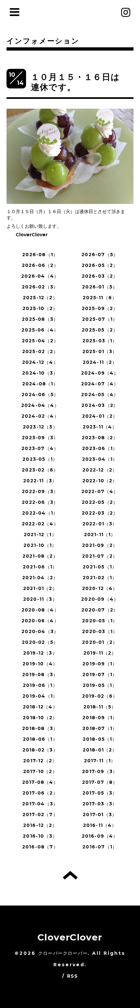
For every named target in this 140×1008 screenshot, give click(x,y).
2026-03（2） (100, 276)
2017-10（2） (40, 771)
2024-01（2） (100, 416)
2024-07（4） (100, 384)
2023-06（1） (100, 448)
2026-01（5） (100, 287)
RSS (72, 976)
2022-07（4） (100, 491)
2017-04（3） (40, 804)
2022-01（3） (100, 524)
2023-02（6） (40, 470)
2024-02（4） (40, 416)
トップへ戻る (70, 875)
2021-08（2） (40, 556)
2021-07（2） (100, 556)
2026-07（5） (99, 254)
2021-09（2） (100, 545)
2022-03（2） (100, 513)
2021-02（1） (100, 578)
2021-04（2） (40, 578)
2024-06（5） (40, 394)
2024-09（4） (100, 373)
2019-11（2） (100, 653)
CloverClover (69, 937)
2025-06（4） (40, 330)
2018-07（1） (99, 728)
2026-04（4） (40, 276)
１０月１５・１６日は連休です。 (75, 82)
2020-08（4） (40, 610)
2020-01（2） (100, 642)
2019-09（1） (99, 664)
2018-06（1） (40, 739)
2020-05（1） (100, 621)
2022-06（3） (40, 502)
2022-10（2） (100, 481)
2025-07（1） (100, 319)
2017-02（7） (40, 814)
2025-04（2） (40, 341)
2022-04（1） (40, 513)
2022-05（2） (100, 502)
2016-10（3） (40, 836)
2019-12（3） (40, 653)
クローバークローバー (63, 953)
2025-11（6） (100, 298)
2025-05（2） (100, 330)
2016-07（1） (99, 847)
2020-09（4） (100, 599)
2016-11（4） (100, 825)
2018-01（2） (100, 750)
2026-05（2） (100, 265)
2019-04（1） (40, 696)
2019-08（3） (40, 674)
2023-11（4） (100, 427)
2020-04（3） (40, 631)
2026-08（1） (40, 254)
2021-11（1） (100, 534)
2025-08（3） (40, 319)
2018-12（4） (40, 707)
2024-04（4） (40, 405)
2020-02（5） (40, 642)
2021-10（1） (40, 545)
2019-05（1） (100, 685)
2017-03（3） (100, 804)
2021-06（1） (40, 567)
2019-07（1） (99, 674)
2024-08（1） (40, 384)
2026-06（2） (40, 265)
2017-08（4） (40, 782)
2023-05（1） (40, 459)
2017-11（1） (100, 761)
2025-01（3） (100, 351)
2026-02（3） (40, 287)
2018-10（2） (40, 718)
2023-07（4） (40, 448)
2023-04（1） (100, 459)
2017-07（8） (100, 782)
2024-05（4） (100, 394)
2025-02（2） (40, 351)
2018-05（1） (100, 739)
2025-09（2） (100, 308)
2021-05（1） (100, 567)
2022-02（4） (40, 524)
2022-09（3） (40, 491)
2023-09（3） (40, 438)
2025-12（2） (40, 298)
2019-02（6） (100, 696)
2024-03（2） (99, 405)
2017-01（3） (100, 814)
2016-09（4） (100, 836)
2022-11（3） (40, 481)
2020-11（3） (40, 599)
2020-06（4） (40, 621)
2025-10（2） (40, 308)
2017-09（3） (100, 771)
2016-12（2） (40, 825)
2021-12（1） (40, 534)
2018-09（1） (99, 718)
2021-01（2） (40, 588)
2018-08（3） (40, 728)
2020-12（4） (100, 588)
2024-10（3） (40, 373)
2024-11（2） (100, 362)
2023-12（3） (40, 427)
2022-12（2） (99, 470)
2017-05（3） (100, 793)
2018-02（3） (40, 750)
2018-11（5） (100, 707)
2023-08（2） (100, 438)
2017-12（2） (40, 761)
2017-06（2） (40, 793)
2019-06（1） (40, 685)
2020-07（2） (99, 610)
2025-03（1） (100, 341)
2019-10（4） (40, 664)
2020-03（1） (100, 631)
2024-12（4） (40, 362)
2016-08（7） (40, 847)
